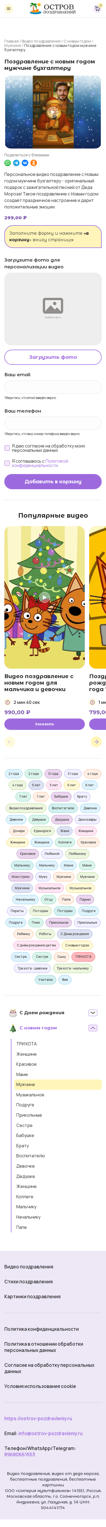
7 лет (23, 796)
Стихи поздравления (28, 1281)
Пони (36, 922)
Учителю (45, 979)
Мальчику (26, 1207)
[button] (9, 741)
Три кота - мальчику (73, 968)
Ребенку (23, 934)
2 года (13, 773)
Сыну (61, 956)
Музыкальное (30, 1095)
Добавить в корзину (53, 482)
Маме (22, 1074)
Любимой (52, 853)
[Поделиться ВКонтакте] (25, 163)
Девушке (39, 819)
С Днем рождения (75, 934)
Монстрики (21, 876)
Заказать (44, 724)
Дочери (19, 831)
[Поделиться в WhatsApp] (7, 163)
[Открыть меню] (8, 8)
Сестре (24, 1125)
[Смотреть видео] (53, 112)
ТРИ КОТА (26, 1044)
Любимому (77, 853)
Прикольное (58, 922)
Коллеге (24, 1197)
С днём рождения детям (36, 945)
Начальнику (28, 1217)
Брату (22, 1146)
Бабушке (25, 1135)
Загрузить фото (53, 357)
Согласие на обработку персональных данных (49, 1368)
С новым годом (77, 41)
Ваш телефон (22, 411)
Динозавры (87, 819)
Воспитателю (30, 1156)
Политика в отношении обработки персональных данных (43, 1347)
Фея (65, 979)
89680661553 (19, 1454)
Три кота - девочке (32, 968)
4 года (92, 773)
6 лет (71, 785)
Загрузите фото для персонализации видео (34, 263)
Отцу (48, 899)
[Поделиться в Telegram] (16, 163)
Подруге (25, 1105)
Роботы (45, 934)
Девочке (25, 1166)
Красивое (26, 1064)
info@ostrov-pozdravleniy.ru (50, 1433)
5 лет (36, 785)
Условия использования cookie (40, 1386)
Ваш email (17, 374)
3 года (53, 773)
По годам (40, 911)
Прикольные (29, 1115)
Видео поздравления (41, 41)
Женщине (26, 1054)
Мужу (43, 876)
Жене (64, 831)
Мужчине (12, 45)
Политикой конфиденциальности (40, 463)
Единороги (42, 831)
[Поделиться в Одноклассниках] (33, 163)
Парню (85, 899)
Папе (21, 1227)
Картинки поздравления (32, 1296)
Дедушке (25, 1176)
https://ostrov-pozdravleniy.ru (38, 1418)
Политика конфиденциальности (41, 1329)
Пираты (17, 911)
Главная (11, 41)
